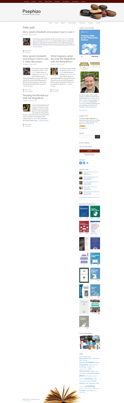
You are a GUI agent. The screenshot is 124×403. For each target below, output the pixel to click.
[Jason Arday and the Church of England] (80, 173)
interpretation (82, 373)
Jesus (81, 375)
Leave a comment (29, 91)
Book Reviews (75, 1)
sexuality (82, 390)
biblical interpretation (85, 358)
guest (90, 369)
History (93, 371)
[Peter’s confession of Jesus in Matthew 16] (80, 188)
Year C (84, 392)
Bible (89, 356)
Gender (40, 1)
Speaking (90, 23)
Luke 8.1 (35, 118)
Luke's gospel (82, 381)
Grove (86, 369)
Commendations (72, 23)
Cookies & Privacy (27, 400)
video (91, 390)
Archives (83, 1)
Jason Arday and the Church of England (91, 172)
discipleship (83, 365)
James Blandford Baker (93, 373)
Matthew (88, 381)
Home (50, 23)
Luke (95, 379)
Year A (95, 390)
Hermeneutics (84, 371)
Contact (98, 23)
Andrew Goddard (83, 356)
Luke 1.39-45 (65, 39)
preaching (90, 386)
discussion (91, 365)
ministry (94, 381)
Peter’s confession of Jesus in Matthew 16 (90, 187)
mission (82, 383)
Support (63, 23)
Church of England (86, 362)
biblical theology (83, 360)
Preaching (26, 1)
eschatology (82, 367)
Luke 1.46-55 (48, 41)
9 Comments (27, 52)
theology (87, 390)
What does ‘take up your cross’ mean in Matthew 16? (91, 177)
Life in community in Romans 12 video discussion (91, 182)
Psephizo (32, 11)
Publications (82, 23)
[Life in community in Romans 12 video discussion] (80, 183)
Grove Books (82, 103)
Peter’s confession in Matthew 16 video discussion (91, 192)
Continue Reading (37, 47)
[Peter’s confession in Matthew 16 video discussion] (80, 193)
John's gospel (88, 376)
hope (97, 371)
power (84, 386)
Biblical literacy (96, 358)
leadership (81, 378)
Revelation (57, 1)
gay (93, 367)
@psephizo (94, 107)
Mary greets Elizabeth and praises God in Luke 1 (48, 31)
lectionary (89, 378)
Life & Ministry (66, 1)
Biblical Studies (48, 1)
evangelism (89, 367)
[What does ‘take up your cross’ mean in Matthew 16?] (80, 178)
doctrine (96, 365)
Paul (97, 383)
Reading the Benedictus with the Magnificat (35, 96)
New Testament (90, 383)
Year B (80, 392)
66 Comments (55, 91)
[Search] (97, 137)
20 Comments (28, 126)
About (56, 23)
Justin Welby (94, 376)
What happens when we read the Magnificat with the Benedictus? (63, 59)
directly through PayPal (88, 123)
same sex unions (95, 388)
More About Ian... (83, 110)
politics (80, 386)
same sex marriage (87, 388)
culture (97, 362)
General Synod (81, 369)
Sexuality (34, 1)
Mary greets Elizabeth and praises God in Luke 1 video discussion (36, 59)
